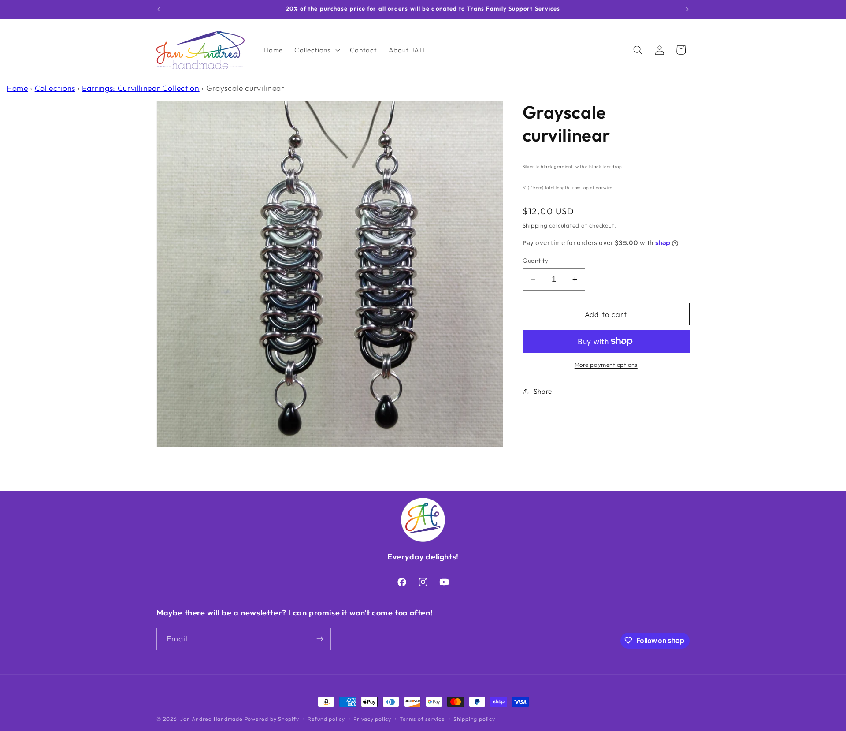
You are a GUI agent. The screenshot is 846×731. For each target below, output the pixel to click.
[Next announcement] (687, 9)
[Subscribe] (319, 638)
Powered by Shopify (272, 719)
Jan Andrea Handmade (211, 719)
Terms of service (422, 719)
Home (17, 88)
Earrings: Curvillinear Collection (141, 88)
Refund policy (326, 719)
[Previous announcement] (159, 9)
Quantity (536, 260)
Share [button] (543, 391)
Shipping (535, 224)
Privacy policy (372, 719)
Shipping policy (474, 719)
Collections (55, 88)
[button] (316, 50)
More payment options (606, 364)
